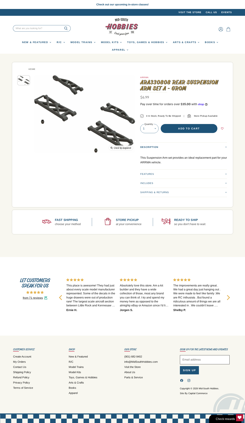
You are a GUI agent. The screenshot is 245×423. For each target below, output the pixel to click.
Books (210, 42)
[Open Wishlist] (239, 417)
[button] (183, 147)
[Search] (66, 28)
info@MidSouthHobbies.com (141, 361)
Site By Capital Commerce (194, 393)
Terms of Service (23, 387)
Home (32, 69)
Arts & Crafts (185, 42)
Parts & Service (133, 377)
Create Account (22, 356)
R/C (60, 42)
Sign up (189, 370)
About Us (129, 372)
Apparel (119, 49)
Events (226, 12)
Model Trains (81, 42)
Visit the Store (189, 12)
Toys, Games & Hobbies (146, 42)
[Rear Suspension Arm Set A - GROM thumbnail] (24, 80)
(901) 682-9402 (133, 356)
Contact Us (19, 366)
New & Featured (35, 42)
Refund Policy (21, 377)
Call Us (211, 12)
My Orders (19, 361)
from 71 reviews (33, 297)
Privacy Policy (21, 382)
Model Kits (110, 42)
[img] (35, 292)
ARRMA (144, 77)
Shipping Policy (22, 372)
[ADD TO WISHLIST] (222, 128)
